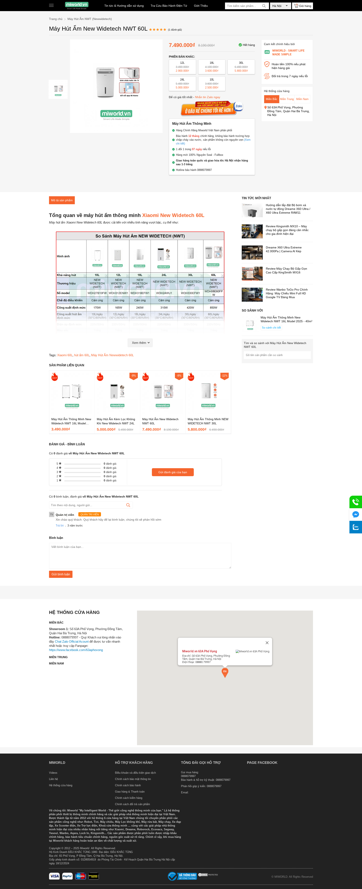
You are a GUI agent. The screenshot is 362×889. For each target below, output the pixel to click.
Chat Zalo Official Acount (72, 641)
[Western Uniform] (93, 878)
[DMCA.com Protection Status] (208, 875)
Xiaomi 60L (64, 355)
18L (211, 66)
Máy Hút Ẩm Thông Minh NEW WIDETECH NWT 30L (208, 421)
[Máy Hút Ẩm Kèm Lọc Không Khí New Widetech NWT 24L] (117, 412)
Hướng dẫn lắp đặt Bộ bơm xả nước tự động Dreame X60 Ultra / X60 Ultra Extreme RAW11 (288, 208)
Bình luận (56, 537)
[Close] (267, 643)
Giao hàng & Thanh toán (130, 791)
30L (241, 66)
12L (182, 66)
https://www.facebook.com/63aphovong (76, 650)
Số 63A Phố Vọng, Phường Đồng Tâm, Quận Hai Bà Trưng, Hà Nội (288, 111)
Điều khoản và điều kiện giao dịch (135, 772)
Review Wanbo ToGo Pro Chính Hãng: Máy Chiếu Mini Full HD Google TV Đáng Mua (287, 293)
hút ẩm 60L (81, 355)
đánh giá (110, 463)
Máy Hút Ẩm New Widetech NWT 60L (160, 421)
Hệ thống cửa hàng (60, 785)
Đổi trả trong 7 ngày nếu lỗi (290, 76)
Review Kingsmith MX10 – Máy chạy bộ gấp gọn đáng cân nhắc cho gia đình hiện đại (287, 230)
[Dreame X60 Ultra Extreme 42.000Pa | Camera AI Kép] (252, 253)
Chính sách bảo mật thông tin (133, 779)
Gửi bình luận (61, 574)
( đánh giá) (175, 29)
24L (182, 83)
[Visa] (54, 878)
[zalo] (355, 527)
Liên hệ (53, 779)
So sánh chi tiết (271, 327)
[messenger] (355, 514)
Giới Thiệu (201, 5)
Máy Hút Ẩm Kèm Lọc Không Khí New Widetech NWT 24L (116, 421)
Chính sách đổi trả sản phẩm (132, 804)
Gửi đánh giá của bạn (172, 472)
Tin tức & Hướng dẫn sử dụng (124, 5)
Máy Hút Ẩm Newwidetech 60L (112, 355)
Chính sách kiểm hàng (128, 797)
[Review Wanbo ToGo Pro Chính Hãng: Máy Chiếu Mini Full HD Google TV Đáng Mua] (252, 295)
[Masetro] (80, 878)
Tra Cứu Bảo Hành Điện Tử (169, 5)
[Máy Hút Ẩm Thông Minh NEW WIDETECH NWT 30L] (208, 412)
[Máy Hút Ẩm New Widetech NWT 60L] (58, 89)
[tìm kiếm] (264, 6)
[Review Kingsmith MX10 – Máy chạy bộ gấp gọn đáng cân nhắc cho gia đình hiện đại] (252, 231)
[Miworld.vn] (76, 5)
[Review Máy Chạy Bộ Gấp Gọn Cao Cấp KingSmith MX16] (252, 274)
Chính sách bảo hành (128, 785)
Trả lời (60, 525)
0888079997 (214, 786)
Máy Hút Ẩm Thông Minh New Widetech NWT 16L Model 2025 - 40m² (71, 421)
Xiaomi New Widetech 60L (173, 215)
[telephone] (355, 502)
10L (211, 83)
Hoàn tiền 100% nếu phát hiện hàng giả (288, 66)
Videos (53, 772)
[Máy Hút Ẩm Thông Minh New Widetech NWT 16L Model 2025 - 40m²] (71, 412)
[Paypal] (67, 878)
